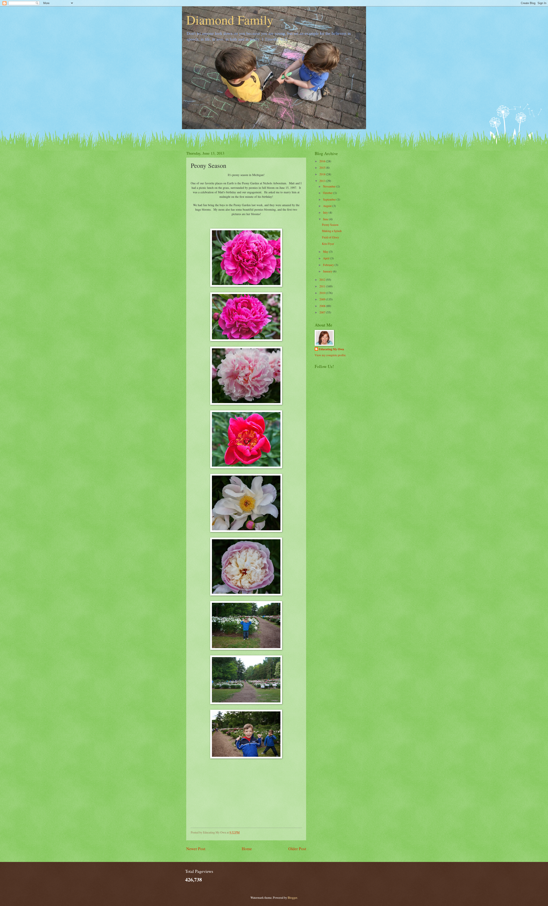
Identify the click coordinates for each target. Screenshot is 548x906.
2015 (322, 168)
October (328, 193)
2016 (322, 161)
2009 (322, 299)
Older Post (297, 848)
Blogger (292, 898)
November (329, 186)
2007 (322, 312)
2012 (322, 280)
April (326, 258)
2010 (322, 293)
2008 (322, 306)
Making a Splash (332, 231)
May (326, 252)
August (327, 206)
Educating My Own (331, 349)
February (329, 265)
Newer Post (195, 848)
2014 (322, 174)
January (328, 271)
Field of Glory (330, 237)
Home (247, 848)
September (330, 199)
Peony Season (330, 225)
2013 (322, 181)
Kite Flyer (328, 244)
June (326, 219)
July (326, 212)
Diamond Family (229, 19)
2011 (322, 286)
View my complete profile (330, 355)
